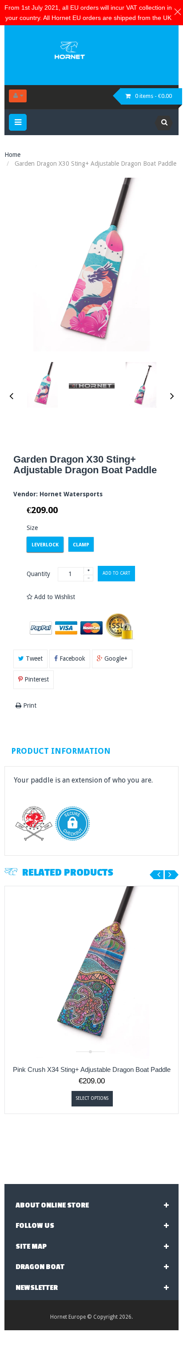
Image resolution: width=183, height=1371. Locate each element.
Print (28, 705)
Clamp (81, 545)
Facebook (71, 658)
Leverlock (45, 545)
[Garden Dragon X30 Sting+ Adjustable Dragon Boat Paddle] (42, 385)
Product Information (61, 751)
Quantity (38, 573)
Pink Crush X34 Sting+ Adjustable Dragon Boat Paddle (92, 1069)
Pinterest (36, 679)
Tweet (33, 658)
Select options (92, 1098)
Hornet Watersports (71, 494)
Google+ (115, 658)
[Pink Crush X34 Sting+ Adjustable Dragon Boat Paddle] (91, 972)
